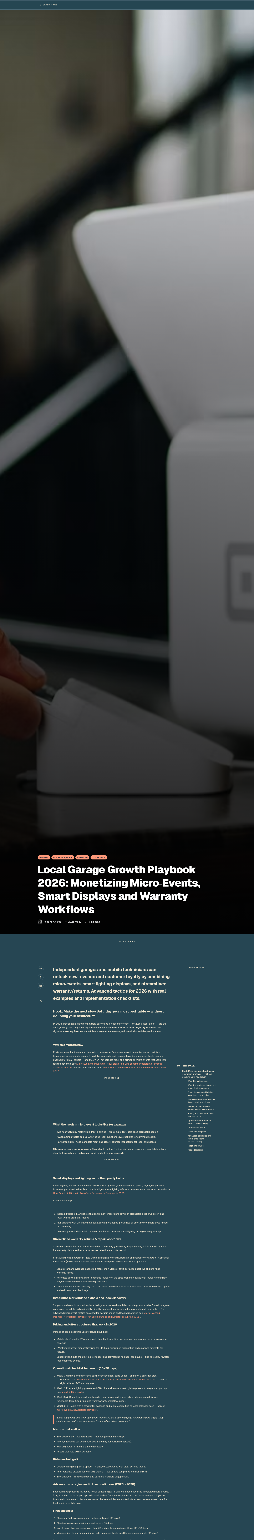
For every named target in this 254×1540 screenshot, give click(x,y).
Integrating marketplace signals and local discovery (201, 1108)
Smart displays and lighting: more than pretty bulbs (200, 1094)
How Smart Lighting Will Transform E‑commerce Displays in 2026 (89, 1193)
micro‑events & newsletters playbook (77, 1409)
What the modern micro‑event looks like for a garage (202, 1086)
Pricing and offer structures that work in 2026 (201, 1115)
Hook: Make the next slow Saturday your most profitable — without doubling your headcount (199, 1074)
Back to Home (50, 4)
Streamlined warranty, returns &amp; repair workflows (201, 1101)
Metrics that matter (196, 1127)
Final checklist (196, 1145)
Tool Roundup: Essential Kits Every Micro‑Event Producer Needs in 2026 (115, 1379)
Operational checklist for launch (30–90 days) (199, 1122)
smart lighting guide (72, 1392)
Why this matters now (198, 1081)
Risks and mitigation (197, 1131)
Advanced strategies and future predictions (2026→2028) (199, 1138)
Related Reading (195, 1150)
